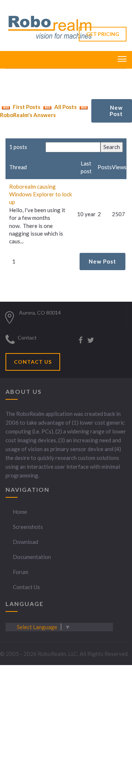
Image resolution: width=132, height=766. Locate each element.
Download (25, 541)
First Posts (26, 107)
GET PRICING (102, 34)
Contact (27, 337)
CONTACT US (33, 362)
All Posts (65, 107)
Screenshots (28, 526)
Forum (20, 572)
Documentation (32, 556)
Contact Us (26, 587)
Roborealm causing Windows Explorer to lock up (40, 194)
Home (20, 511)
